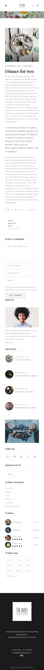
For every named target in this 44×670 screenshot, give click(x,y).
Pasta (29, 565)
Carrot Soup (16, 543)
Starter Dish (17, 522)
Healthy (10, 565)
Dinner (8, 492)
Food (7, 496)
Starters (9, 503)
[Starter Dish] (8, 522)
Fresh (27, 560)
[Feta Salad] (8, 530)
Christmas (28, 66)
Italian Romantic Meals (26, 375)
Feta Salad (16, 530)
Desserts (9, 488)
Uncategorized (12, 506)
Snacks (18, 571)
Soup (27, 571)
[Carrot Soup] (8, 545)
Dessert (10, 560)
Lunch (8, 499)
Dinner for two (22, 359)
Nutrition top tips (24, 391)
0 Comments (30, 210)
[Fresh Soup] (8, 538)
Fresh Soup (16, 536)
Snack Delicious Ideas (12, 223)
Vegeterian (11, 576)
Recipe (9, 571)
